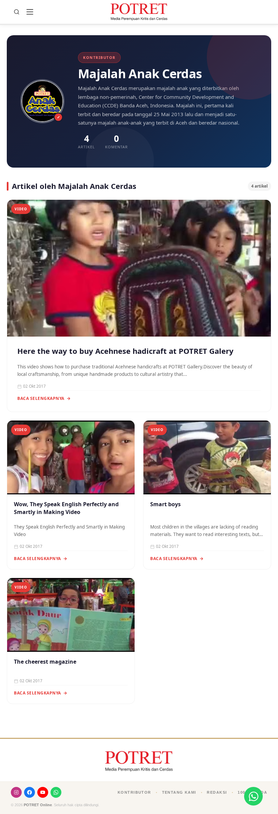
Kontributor (134, 792)
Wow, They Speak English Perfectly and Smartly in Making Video (66, 508)
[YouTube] (42, 792)
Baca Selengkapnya (40, 398)
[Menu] (30, 12)
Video (21, 209)
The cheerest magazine (45, 661)
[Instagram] (16, 792)
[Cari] (16, 12)
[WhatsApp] (56, 792)
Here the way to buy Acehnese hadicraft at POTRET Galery (125, 351)
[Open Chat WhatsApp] (253, 796)
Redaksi (217, 792)
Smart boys (165, 504)
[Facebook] (29, 792)
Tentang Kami (179, 792)
